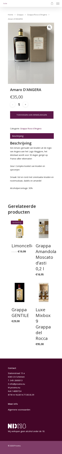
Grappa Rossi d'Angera (37, 14)
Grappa (20, 14)
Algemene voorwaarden (19, 409)
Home (10, 14)
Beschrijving (17, 136)
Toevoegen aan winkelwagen (32, 115)
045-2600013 (16, 380)
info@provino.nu (17, 384)
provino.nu (15, 387)
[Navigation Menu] (57, 3)
